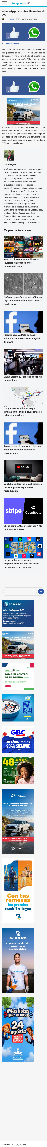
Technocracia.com (13, 43)
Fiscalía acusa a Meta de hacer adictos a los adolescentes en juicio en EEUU (22, 338)
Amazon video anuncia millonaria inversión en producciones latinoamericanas (21, 262)
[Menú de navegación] (4, 3)
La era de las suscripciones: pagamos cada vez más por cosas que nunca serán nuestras (21, 563)
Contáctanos (7, 1144)
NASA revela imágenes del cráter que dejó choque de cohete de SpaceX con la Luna (23, 300)
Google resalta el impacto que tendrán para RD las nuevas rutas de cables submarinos (23, 411)
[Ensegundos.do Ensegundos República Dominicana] (21, 3)
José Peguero (10, 19)
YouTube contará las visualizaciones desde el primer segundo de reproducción (23, 487)
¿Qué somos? (22, 1144)
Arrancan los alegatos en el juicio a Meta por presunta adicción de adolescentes (22, 449)
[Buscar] (41, 591)
